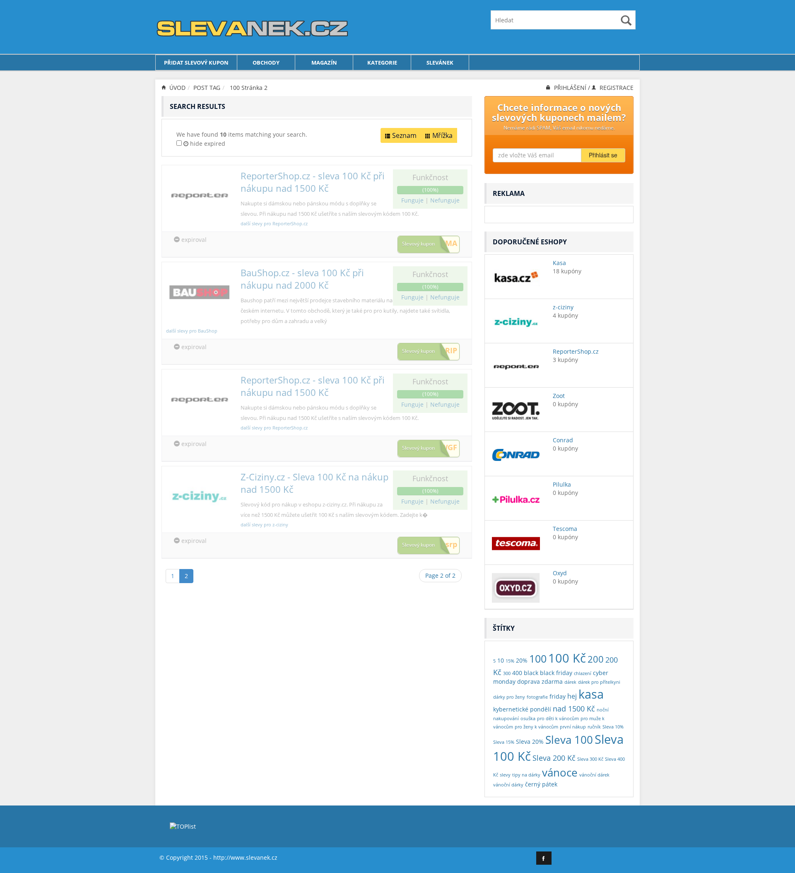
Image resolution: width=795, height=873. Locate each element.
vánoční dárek (594, 775)
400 (517, 673)
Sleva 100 (569, 740)
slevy (505, 775)
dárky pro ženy (509, 697)
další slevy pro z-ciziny (264, 524)
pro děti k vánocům (558, 718)
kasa (591, 694)
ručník (594, 727)
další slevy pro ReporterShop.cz (274, 223)
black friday (556, 673)
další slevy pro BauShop (191, 331)
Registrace (616, 88)
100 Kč (567, 658)
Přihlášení (570, 88)
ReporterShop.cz (576, 351)
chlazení (582, 673)
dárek (570, 682)
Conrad (563, 440)
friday (557, 696)
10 (500, 660)
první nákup (573, 727)
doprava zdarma (540, 681)
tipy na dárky (526, 775)
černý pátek (541, 784)
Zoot (559, 396)
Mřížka (442, 135)
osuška (527, 718)
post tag (206, 88)
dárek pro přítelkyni (599, 682)
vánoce (560, 772)
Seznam (404, 135)
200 (596, 659)
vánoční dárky (508, 785)
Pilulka (562, 484)
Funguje (413, 200)
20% (522, 660)
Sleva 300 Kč (590, 759)
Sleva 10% (613, 727)
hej (572, 696)
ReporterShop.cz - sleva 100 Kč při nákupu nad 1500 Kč (313, 181)
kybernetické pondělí (522, 709)
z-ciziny (563, 307)
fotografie (537, 697)
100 (235, 88)
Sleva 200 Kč (554, 757)
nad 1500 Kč (574, 708)
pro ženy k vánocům (536, 727)
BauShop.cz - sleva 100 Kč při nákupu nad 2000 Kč (302, 278)
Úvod (177, 88)
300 (507, 673)
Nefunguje (445, 200)
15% (510, 661)
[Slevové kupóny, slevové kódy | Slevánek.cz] (252, 26)
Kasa (559, 263)
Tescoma (565, 529)
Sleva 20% (530, 741)
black (531, 673)
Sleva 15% (503, 742)
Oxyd (560, 573)
